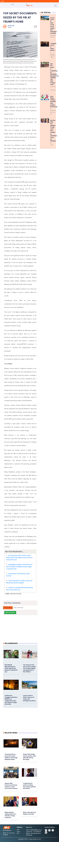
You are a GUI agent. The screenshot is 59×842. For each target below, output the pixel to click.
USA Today (51, 143)
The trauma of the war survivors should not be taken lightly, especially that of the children (29, 668)
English (18, 832)
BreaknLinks (11, 26)
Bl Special (46, 12)
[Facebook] (46, 830)
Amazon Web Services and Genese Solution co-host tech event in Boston (11, 786)
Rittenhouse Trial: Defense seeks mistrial (18, 574)
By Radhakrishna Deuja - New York (53, 111)
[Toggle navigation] (55, 5)
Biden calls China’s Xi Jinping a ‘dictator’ (29, 813)
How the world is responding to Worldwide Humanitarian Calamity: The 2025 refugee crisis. (54, 74)
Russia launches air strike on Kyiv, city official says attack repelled (19, 581)
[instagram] (53, 830)
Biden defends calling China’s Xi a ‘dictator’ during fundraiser (10, 815)
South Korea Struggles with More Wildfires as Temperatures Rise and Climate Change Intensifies (11, 699)
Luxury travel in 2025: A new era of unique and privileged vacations (29, 698)
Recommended (11, 643)
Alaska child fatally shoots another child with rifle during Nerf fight (29, 757)
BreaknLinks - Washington (53, 88)
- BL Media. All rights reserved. (34, 839)
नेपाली (18, 830)
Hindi (18, 833)
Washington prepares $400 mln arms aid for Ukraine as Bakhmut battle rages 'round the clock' (19, 566)
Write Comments (18, 608)
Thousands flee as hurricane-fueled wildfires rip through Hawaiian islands (11, 757)
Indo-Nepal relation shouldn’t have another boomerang (53, 101)
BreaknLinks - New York (53, 36)
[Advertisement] (21, 630)
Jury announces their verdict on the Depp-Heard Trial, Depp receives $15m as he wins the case (19, 557)
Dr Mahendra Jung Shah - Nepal (52, 55)
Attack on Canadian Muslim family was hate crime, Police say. (19, 588)
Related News (11, 732)
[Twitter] (49, 830)
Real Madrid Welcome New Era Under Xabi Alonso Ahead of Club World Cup (11, 668)
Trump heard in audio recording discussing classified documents (29, 786)
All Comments (8, 608)
